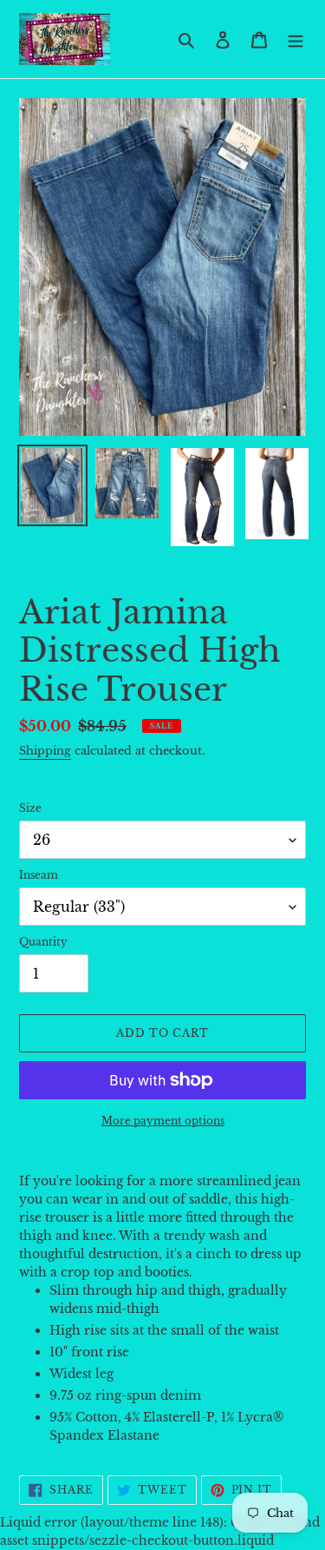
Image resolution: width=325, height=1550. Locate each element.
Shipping (45, 750)
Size (30, 808)
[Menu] (295, 38)
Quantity (43, 941)
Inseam (38, 874)
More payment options (162, 1120)
